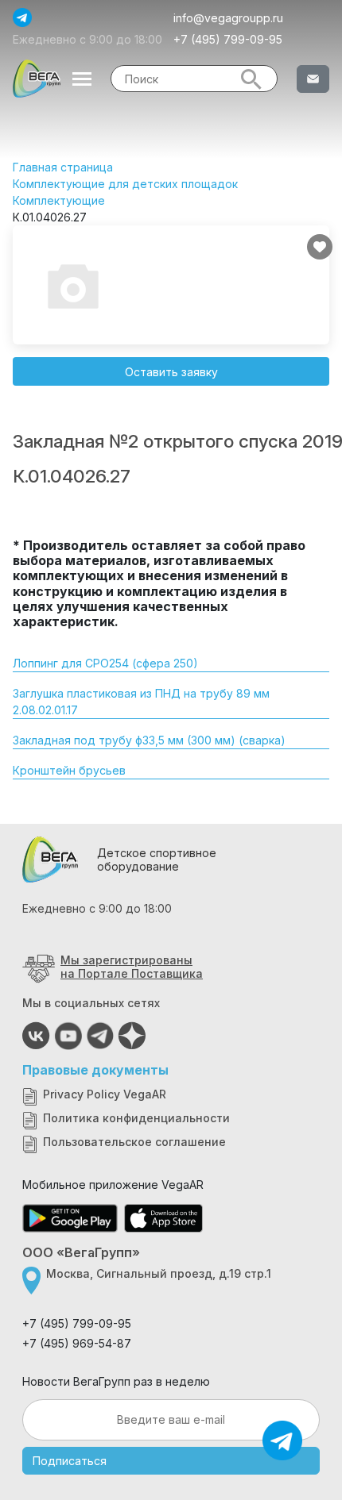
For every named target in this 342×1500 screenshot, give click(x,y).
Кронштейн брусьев (69, 770)
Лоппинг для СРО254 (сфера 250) (105, 663)
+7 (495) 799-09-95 (227, 39)
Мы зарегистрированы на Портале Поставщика (131, 966)
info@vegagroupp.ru (228, 18)
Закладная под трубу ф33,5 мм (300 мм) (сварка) (149, 740)
